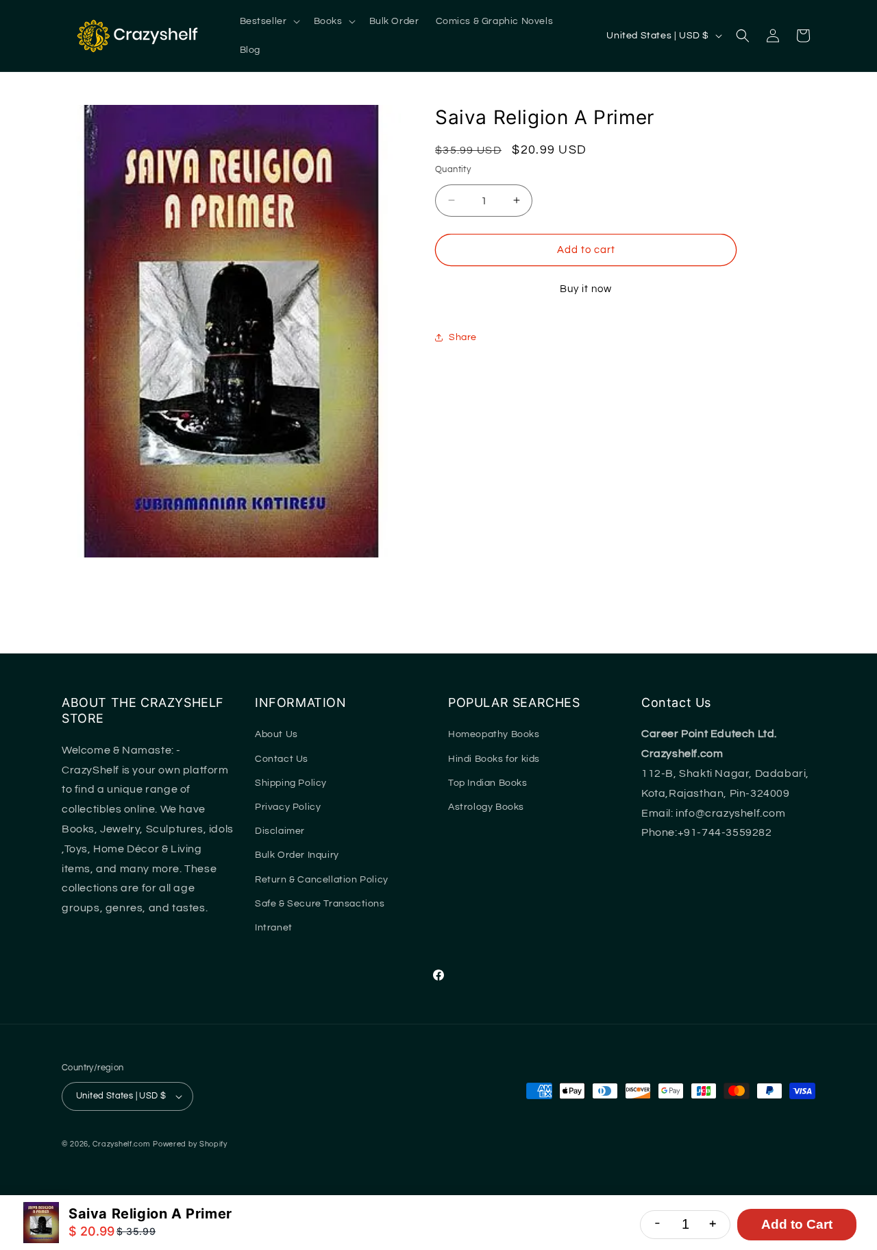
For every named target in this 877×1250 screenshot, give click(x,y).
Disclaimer (280, 831)
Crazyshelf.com (121, 1144)
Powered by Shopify (190, 1144)
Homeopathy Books (494, 734)
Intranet (274, 928)
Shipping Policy (291, 783)
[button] (269, 21)
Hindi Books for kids (494, 759)
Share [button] (463, 336)
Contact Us (281, 759)
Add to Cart (796, 1224)
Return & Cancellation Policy (321, 880)
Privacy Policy (288, 807)
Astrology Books (486, 807)
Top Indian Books (488, 783)
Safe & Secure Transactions (320, 904)
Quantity (453, 168)
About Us (276, 734)
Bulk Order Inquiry (297, 855)
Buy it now (586, 289)
